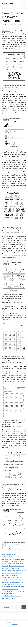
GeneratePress (14, 624)
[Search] (24, 607)
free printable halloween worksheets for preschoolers (12, 584)
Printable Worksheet (10, 554)
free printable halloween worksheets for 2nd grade (12, 564)
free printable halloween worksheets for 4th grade (14, 571)
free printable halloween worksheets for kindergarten (12, 577)
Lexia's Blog (7, 4)
